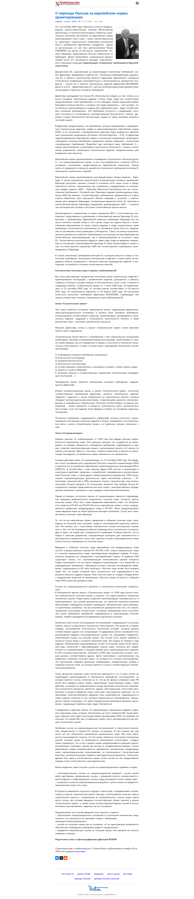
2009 (74, 21)
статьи (67, 21)
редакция (99, 874)
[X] (61, 858)
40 (79, 21)
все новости (68, 874)
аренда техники (82, 878)
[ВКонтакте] (57, 858)
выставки (80, 851)
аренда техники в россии (106, 878)
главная (58, 21)
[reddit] (65, 858)
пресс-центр (113, 874)
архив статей (83, 874)
